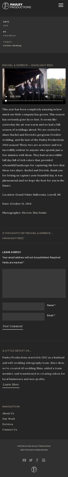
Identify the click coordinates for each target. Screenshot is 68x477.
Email (50, 315)
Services (7, 424)
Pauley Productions (41, 446)
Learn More (11, 384)
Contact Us (9, 429)
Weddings (17, 45)
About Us (8, 413)
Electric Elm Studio (34, 212)
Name (50, 305)
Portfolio (7, 45)
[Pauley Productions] (16, 8)
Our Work (8, 418)
